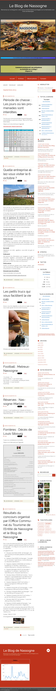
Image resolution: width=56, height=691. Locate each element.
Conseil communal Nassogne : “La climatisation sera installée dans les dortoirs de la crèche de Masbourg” (46, 553)
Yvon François (42, 199)
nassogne (48, 523)
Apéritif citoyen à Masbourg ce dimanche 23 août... (46, 414)
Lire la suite (41, 257)
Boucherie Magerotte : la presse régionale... (46, 189)
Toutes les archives (42, 364)
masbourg (41, 529)
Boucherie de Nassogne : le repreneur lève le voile (46, 443)
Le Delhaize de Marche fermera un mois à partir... (46, 433)
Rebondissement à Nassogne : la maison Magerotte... (46, 200)
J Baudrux (40, 165)
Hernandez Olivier (43, 220)
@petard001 (41, 264)
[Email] (48, 650)
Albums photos (32, 78)
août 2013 (5, 84)
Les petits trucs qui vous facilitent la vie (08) (17, 295)
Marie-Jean (41, 176)
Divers (21, 279)
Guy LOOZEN (42, 155)
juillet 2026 (40, 345)
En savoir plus (7, 689)
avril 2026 (40, 351)
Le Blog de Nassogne (28, 6)
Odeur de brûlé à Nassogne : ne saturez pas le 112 (46, 166)
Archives (21, 78)
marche (53, 532)
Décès (21, 501)
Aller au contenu (5, 1)
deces (46, 532)
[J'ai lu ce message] (54, 688)
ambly (40, 535)
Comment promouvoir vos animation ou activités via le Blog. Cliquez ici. (46, 335)
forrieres (41, 532)
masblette (41, 526)
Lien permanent (9, 156)
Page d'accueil (12, 84)
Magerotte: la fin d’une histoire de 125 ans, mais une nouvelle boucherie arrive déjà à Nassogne (46, 564)
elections (48, 529)
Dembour (40, 209)
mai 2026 (40, 349)
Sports (21, 388)
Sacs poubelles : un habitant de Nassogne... (46, 241)
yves (39, 145)
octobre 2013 (20, 84)
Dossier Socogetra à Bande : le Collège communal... (46, 231)
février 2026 (41, 355)
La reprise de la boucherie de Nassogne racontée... (46, 423)
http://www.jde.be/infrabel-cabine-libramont (14, 275)
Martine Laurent (42, 187)
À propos (43, 78)
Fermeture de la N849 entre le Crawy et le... (46, 146)
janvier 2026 (41, 358)
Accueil (12, 78)
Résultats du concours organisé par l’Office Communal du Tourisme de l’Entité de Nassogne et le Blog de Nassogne (18, 525)
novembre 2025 (42, 362)
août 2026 (40, 343)
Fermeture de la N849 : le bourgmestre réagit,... (45, 385)
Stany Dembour (42, 240)
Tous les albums (51, 514)
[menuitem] (12, 78)
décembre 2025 (42, 360)
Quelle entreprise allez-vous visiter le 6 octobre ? (18, 174)
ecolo (47, 526)
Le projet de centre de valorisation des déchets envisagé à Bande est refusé (46, 559)
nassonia (41, 523)
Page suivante (31, 635)
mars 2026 (40, 353)
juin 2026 (40, 347)
